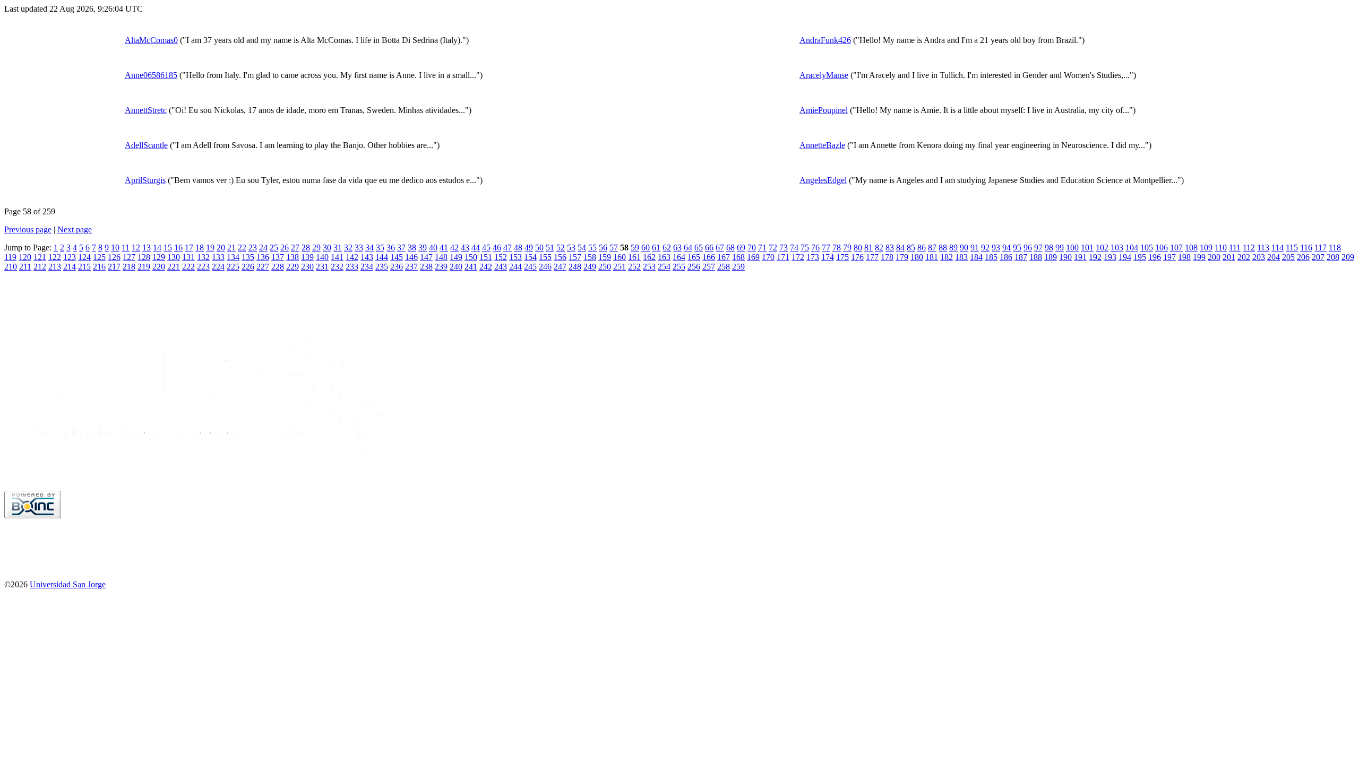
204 (1273, 257)
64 (688, 247)
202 (1243, 257)
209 (1347, 257)
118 (1335, 247)
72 (773, 247)
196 (1154, 257)
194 (1125, 257)
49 (528, 247)
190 (1065, 257)
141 (337, 257)
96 (1027, 247)
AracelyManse (823, 75)
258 (723, 266)
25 (274, 247)
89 (953, 247)
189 (1050, 257)
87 (932, 247)
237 (411, 266)
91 (974, 247)
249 (589, 266)
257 (708, 266)
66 (709, 247)
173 (812, 257)
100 (1072, 247)
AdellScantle (146, 145)
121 (39, 257)
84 (900, 247)
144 (381, 257)
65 (698, 247)
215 (84, 266)
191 (1080, 257)
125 (99, 257)
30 (327, 247)
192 (1095, 257)
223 (203, 266)
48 (518, 247)
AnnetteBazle (822, 145)
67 (720, 247)
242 (485, 266)
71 (762, 247)
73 (783, 247)
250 (604, 266)
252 (634, 266)
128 (143, 257)
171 (783, 257)
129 (158, 257)
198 (1184, 257)
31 (337, 247)
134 (233, 257)
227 (262, 266)
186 (1006, 257)
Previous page (27, 229)
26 (284, 247)
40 (433, 247)
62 (667, 247)
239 (441, 266)
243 (500, 266)
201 (1229, 257)
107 (1176, 247)
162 (649, 257)
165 (693, 257)
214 (69, 266)
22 (242, 247)
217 (114, 266)
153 (515, 257)
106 (1161, 247)
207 (1318, 257)
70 (751, 247)
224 (218, 266)
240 (456, 266)
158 (589, 257)
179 (902, 257)
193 (1110, 257)
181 (931, 257)
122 (54, 257)
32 (348, 247)
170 (768, 257)
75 (805, 247)
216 (99, 266)
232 (337, 266)
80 (858, 247)
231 (322, 266)
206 (1303, 257)
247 (560, 266)
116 (1306, 247)
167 (723, 257)
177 (872, 257)
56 (603, 247)
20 (221, 247)
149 (456, 257)
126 (114, 257)
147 (426, 257)
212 (39, 266)
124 (84, 257)
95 (1017, 247)
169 (753, 257)
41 (444, 247)
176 (857, 257)
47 (507, 247)
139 (307, 257)
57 (613, 247)
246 (545, 266)
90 (964, 247)
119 (10, 257)
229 (292, 266)
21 (231, 247)
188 (1035, 257)
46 (497, 247)
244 (515, 266)
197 (1169, 257)
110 (1221, 247)
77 (826, 247)
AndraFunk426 (825, 40)
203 (1258, 257)
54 (582, 247)
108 (1191, 247)
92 (985, 247)
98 (1049, 247)
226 (248, 266)
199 (1199, 257)
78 (836, 247)
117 (1320, 247)
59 (635, 247)
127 (129, 257)
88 (943, 247)
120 (25, 257)
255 (679, 266)
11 (126, 247)
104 (1131, 247)
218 (129, 266)
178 (887, 257)
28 (306, 247)
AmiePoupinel (823, 110)
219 (143, 266)
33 (359, 247)
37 (401, 247)
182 (946, 257)
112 (1249, 247)
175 (842, 257)
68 (730, 247)
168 (738, 257)
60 (645, 247)
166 (708, 257)
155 (545, 257)
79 (847, 247)
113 (1263, 247)
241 (471, 266)
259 (738, 266)
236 (396, 266)
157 (575, 257)
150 (471, 257)
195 (1139, 257)
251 (619, 266)
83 (889, 247)
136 (262, 257)
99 (1059, 247)
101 (1087, 247)
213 (54, 266)
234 (366, 266)
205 (1288, 257)
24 (263, 247)
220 (158, 266)
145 (396, 257)
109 (1206, 247)
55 (592, 247)
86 (921, 247)
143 (366, 257)
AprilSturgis (145, 180)
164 (679, 257)
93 (996, 247)
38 (412, 247)
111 (1235, 247)
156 (560, 257)
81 (868, 247)
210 (10, 266)
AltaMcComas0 (151, 40)
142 (352, 257)
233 (352, 266)
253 (649, 266)
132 (203, 257)
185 (991, 257)
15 (168, 247)
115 (1292, 247)
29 (316, 247)
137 (277, 257)
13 (146, 247)
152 (500, 257)
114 (1277, 247)
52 (560, 247)
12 (136, 247)
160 (619, 257)
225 (233, 266)
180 (916, 257)
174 (827, 257)
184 (976, 257)
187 (1020, 257)
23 (252, 247)
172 (798, 257)
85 (911, 247)
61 (656, 247)
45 (486, 247)
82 (879, 247)
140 (322, 257)
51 (550, 247)
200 (1214, 257)
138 (292, 257)
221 (173, 266)
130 (173, 257)
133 (218, 257)
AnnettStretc (146, 110)
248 (575, 266)
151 (485, 257)
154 (530, 257)
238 (426, 266)
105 (1146, 247)
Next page (74, 229)
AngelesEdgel (823, 180)
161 (634, 257)
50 (539, 247)
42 (454, 247)
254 (664, 266)
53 (571, 247)
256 (693, 266)
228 (277, 266)
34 (369, 247)
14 (157, 247)
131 (188, 257)
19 (210, 247)
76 (815, 247)
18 (199, 247)
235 (381, 266)
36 (390, 247)
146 (411, 257)
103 (1117, 247)
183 (961, 257)
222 (188, 266)
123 (69, 257)
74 (794, 247)
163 (664, 257)
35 (380, 247)
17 (189, 247)
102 (1102, 247)
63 (677, 247)
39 (422, 247)
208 (1333, 257)
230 (307, 266)
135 (248, 257)
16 (178, 247)
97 (1038, 247)
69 (741, 247)
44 (475, 247)
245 (530, 266)
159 (604, 257)
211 (25, 266)
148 (441, 257)
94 (1006, 247)
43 (465, 247)
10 (115, 247)
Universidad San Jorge (68, 584)
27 (295, 247)
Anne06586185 (151, 75)
